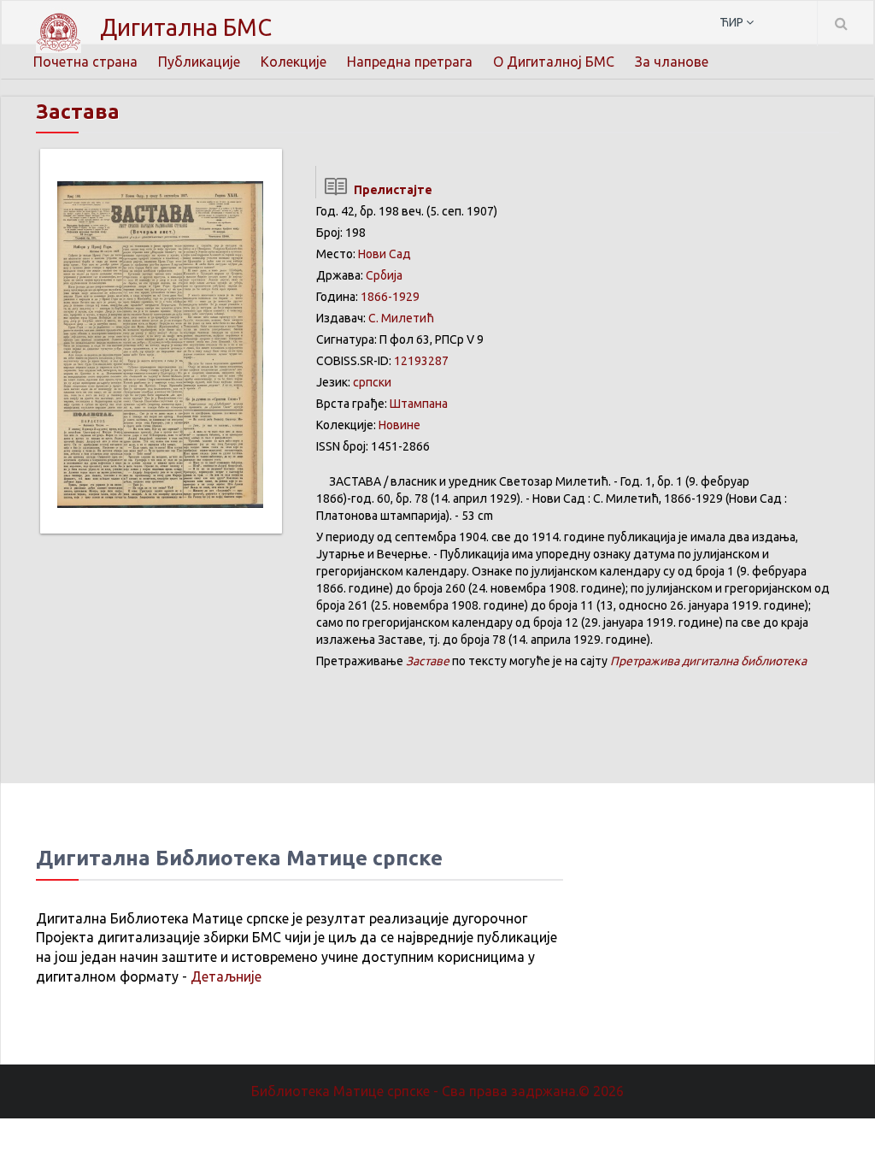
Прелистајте (390, 190)
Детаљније (226, 976)
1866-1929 (390, 297)
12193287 (421, 361)
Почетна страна (85, 61)
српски (372, 382)
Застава (78, 111)
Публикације (199, 61)
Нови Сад (384, 254)
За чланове (671, 61)
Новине (399, 425)
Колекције (293, 61)
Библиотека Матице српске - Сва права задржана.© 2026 (437, 1091)
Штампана (419, 403)
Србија (384, 275)
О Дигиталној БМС (553, 61)
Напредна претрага (410, 61)
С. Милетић (401, 318)
